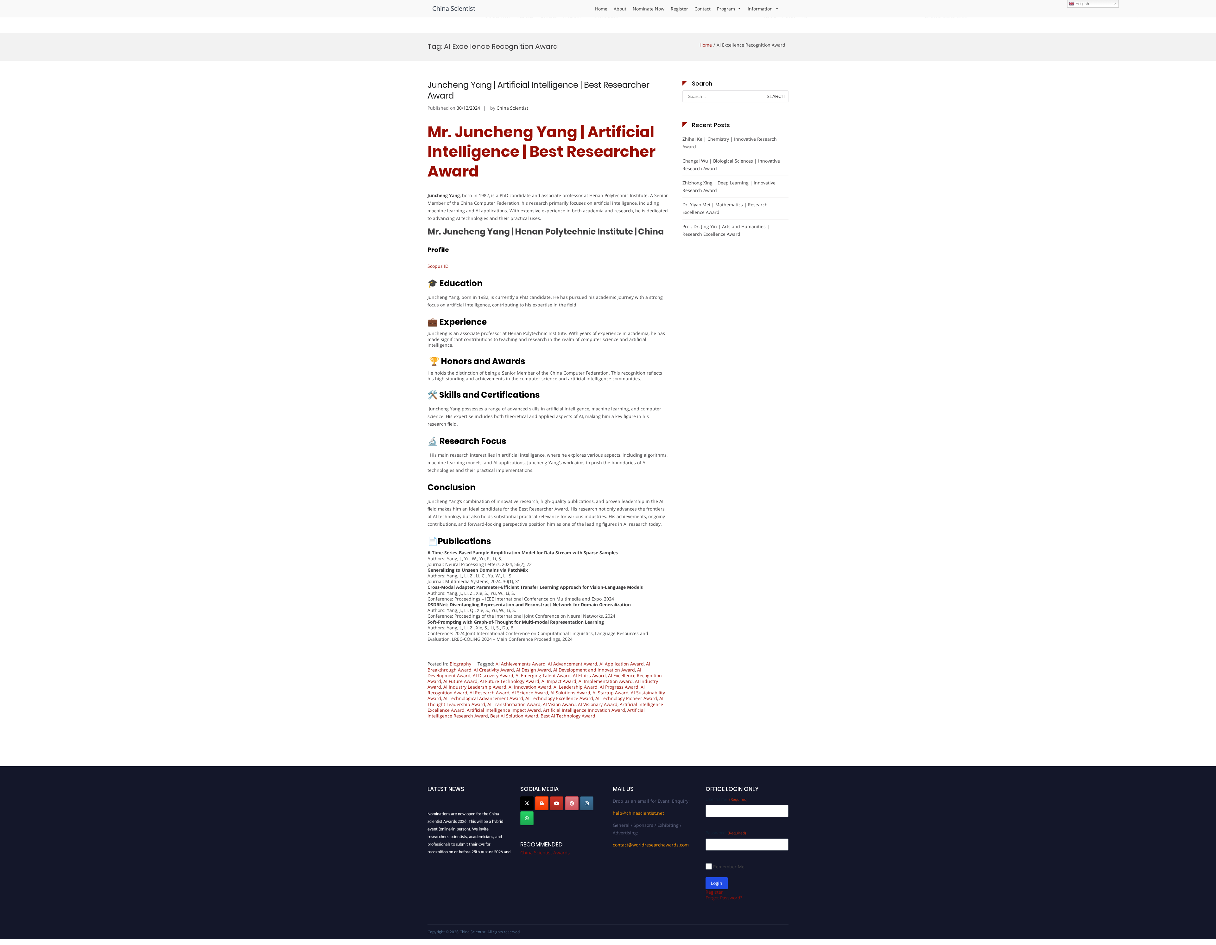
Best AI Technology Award (568, 716)
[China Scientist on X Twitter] (527, 803)
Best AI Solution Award (514, 716)
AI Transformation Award (514, 704)
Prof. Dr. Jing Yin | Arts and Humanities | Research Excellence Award (726, 230)
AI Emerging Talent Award (543, 675)
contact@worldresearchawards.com (651, 845)
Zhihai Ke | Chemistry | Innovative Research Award (729, 143)
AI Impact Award (559, 681)
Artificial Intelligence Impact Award (504, 710)
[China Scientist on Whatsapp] (527, 818)
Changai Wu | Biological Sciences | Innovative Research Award (731, 164)
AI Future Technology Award (509, 681)
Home (601, 9)
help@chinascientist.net (638, 813)
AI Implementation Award (606, 681)
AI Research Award (490, 693)
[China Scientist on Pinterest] (572, 803)
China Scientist (453, 8)
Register (679, 9)
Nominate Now (648, 9)
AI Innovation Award (530, 687)
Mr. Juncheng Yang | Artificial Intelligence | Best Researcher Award (542, 151)
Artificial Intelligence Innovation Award (584, 710)
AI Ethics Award (589, 675)
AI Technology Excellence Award (559, 698)
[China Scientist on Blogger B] (541, 803)
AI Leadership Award (576, 687)
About (620, 9)
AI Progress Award (619, 687)
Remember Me (728, 867)
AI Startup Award (610, 693)
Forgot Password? (724, 898)
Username (727, 799)
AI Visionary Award (598, 704)
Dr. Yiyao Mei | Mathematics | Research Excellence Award (725, 208)
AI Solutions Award (570, 693)
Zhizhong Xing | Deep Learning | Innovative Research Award (729, 186)
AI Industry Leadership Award (474, 687)
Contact (702, 9)
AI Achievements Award (521, 664)
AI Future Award (460, 681)
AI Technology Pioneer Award (626, 698)
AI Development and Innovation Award (594, 670)
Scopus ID (438, 266)
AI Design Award (533, 670)
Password (726, 833)
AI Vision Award (559, 704)
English (1081, 3)
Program (726, 9)
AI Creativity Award (494, 670)
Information (760, 9)
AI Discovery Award (493, 675)
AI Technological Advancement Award (483, 698)
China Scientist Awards (545, 852)
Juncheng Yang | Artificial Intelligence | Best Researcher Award (538, 90)
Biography (460, 664)
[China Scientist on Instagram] (586, 803)
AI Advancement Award (572, 664)
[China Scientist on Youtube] (556, 803)
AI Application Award (621, 664)
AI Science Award (530, 693)
